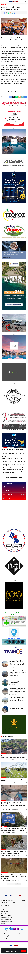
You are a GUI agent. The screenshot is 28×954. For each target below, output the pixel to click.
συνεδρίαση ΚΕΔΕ (13, 91)
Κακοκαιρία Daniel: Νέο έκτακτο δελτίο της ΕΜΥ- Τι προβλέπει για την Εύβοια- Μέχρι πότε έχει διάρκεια (14, 876)
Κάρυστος (3, 91)
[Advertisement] (14, 515)
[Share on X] (6, 13)
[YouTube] (6, 905)
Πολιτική (3, 4)
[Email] (11, 13)
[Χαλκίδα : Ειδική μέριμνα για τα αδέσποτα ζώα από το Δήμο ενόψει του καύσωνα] (14, 842)
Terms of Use (13, 951)
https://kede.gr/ (18, 83)
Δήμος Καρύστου (7, 90)
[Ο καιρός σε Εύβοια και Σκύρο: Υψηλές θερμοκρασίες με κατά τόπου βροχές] (5, 709)
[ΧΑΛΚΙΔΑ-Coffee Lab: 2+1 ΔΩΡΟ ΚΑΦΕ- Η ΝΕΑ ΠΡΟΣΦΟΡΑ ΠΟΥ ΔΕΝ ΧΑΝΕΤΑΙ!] (14, 440)
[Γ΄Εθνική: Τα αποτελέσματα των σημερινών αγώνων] (14, 770)
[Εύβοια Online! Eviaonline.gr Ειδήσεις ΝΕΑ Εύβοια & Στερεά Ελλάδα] (14, 1)
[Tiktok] (14, 498)
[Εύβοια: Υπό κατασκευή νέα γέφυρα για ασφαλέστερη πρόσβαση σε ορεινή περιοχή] (14, 746)
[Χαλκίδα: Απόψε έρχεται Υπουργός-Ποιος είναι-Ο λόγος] (5, 682)
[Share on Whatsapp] (9, 13)
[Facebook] (14, 483)
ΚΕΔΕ (7, 91)
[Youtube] (14, 494)
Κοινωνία (4, 447)
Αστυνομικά (4, 826)
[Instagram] (14, 491)
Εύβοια (23, 90)
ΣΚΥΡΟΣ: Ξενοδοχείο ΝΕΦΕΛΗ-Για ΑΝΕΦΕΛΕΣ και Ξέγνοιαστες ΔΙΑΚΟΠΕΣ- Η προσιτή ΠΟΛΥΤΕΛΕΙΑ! (13, 455)
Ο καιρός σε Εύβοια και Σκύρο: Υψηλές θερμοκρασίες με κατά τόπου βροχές (16, 708)
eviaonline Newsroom (6, 759)
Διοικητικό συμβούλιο (16, 90)
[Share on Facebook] (4, 13)
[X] (14, 487)
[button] (23, 951)
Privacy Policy (5, 951)
